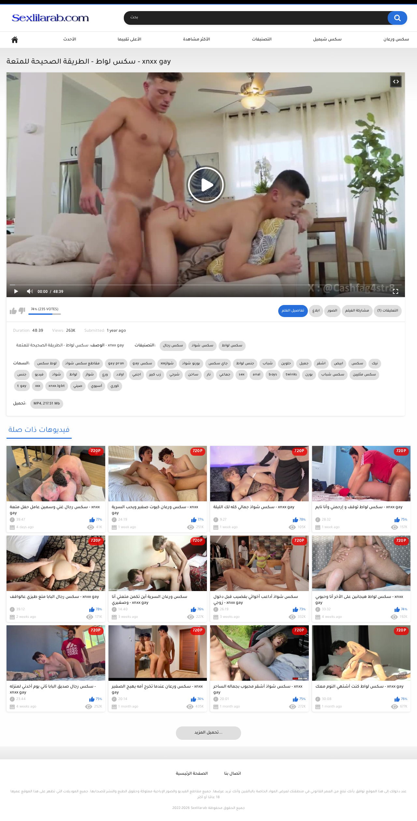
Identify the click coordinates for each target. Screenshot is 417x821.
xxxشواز (167, 364)
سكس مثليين (364, 375)
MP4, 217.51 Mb (47, 404)
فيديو (39, 375)
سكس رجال (173, 346)
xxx (37, 386)
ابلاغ (316, 311)
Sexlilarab (199, 808)
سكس (357, 364)
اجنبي (136, 375)
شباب (268, 364)
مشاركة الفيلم (357, 311)
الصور (332, 311)
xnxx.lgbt (57, 386)
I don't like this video (21, 311)
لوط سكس (47, 364)
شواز (90, 375)
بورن (309, 375)
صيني (77, 386)
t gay (22, 386)
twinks (291, 375)
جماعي (224, 375)
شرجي (174, 375)
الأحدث (69, 40)
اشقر (321, 364)
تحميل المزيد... (208, 733)
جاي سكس (218, 364)
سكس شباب (332, 375)
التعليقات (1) (387, 311)
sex (241, 375)
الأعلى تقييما (129, 40)
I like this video (13, 311)
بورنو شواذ (191, 364)
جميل (304, 364)
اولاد (120, 375)
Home (15, 40)
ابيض (338, 364)
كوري (114, 386)
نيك (375, 364)
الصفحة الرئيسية (192, 774)
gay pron (116, 364)
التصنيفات (262, 40)
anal (256, 375)
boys (273, 375)
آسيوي (96, 386)
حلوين (286, 364)
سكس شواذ (202, 346)
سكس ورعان (396, 40)
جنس (21, 375)
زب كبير (155, 375)
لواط (73, 375)
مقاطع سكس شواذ (82, 364)
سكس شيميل (327, 40)
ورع (105, 375)
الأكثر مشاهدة (196, 40)
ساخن (193, 375)
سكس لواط (232, 346)
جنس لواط (245, 364)
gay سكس (142, 364)
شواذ (56, 375)
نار (209, 375)
